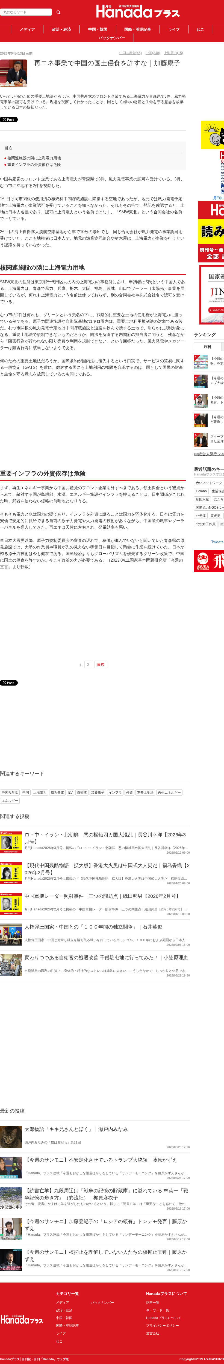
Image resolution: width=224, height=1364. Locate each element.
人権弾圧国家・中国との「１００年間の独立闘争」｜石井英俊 (93, 927)
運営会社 (152, 1333)
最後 (101, 664)
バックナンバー (112, 38)
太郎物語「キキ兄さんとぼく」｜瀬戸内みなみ (76, 1129)
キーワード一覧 (157, 1310)
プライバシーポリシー (162, 1326)
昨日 (207, 346)
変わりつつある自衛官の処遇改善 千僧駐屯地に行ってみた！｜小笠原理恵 (106, 957)
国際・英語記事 (137, 29)
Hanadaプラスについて (163, 1318)
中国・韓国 (97, 29)
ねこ (200, 29)
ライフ (174, 29)
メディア (27, 29)
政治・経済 (61, 29)
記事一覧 (152, 1302)
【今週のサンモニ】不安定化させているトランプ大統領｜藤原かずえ (101, 1160)
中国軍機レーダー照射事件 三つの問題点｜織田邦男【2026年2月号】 (103, 896)
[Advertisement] (93, 422)
